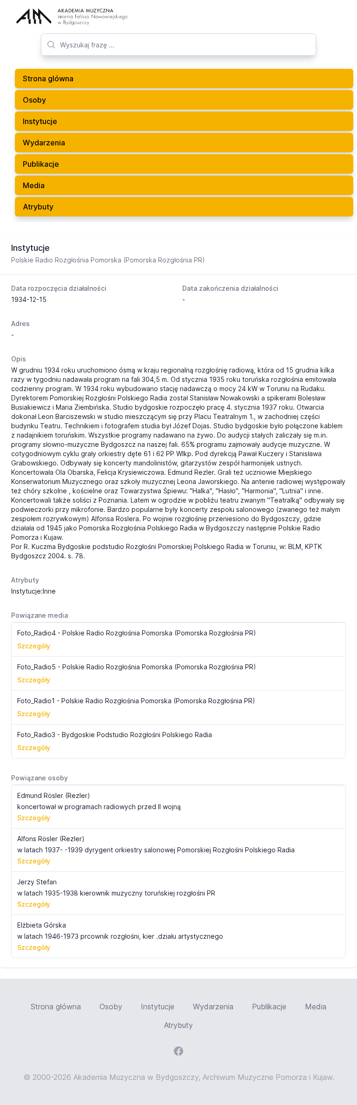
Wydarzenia (44, 142)
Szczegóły (33, 646)
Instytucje (40, 121)
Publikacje (41, 164)
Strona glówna (48, 78)
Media (34, 185)
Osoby (34, 100)
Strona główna (56, 1006)
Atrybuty (38, 206)
